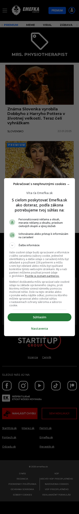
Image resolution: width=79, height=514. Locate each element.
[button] (39, 245)
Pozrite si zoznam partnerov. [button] (42, 276)
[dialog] (39, 257)
